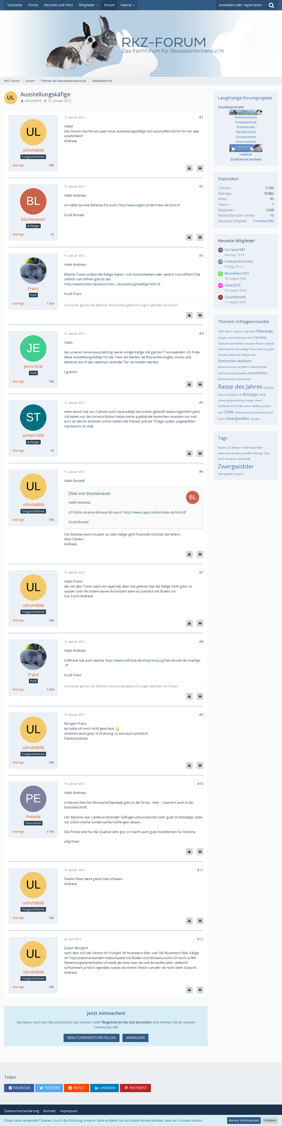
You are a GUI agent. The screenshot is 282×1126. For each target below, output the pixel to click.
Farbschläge (241, 349)
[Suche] (271, 5)
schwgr (249, 400)
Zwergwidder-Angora (230, 474)
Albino (228, 331)
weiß (240, 459)
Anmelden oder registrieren (240, 5)
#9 (201, 714)
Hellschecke (248, 355)
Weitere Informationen (244, 1120)
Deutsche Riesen (254, 343)
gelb (271, 349)
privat (239, 379)
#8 (201, 641)
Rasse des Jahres (240, 386)
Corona (259, 337)
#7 (201, 572)
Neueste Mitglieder (236, 240)
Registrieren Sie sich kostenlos (127, 1022)
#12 (200, 939)
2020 (221, 331)
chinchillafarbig (237, 338)
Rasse (247, 379)
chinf (249, 338)
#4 (201, 333)
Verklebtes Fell (226, 406)
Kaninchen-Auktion (234, 360)
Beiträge (18, 165)
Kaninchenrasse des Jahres (233, 367)
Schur (267, 453)
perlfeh (247, 453)
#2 (201, 186)
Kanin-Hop (224, 453)
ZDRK (229, 412)
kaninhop (236, 453)
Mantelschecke (226, 379)
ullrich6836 (33, 100)
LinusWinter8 (235, 297)
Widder (267, 406)
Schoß (262, 395)
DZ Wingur (234, 447)
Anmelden (135, 1037)
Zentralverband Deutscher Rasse (254, 412)
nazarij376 (233, 285)
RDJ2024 (268, 387)
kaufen (243, 373)
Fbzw (253, 349)
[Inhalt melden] (189, 168)
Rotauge (250, 394)
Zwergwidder (238, 418)
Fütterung (262, 349)
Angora (237, 331)
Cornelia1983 (263, 221)
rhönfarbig (231, 395)
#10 (200, 783)
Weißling (257, 406)
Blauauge (264, 330)
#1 (201, 117)
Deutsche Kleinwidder (230, 343)
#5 (201, 402)
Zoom (221, 419)
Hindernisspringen (252, 447)
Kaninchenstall (258, 367)
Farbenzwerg (225, 349)
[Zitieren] (200, 168)
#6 (201, 471)
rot (240, 395)
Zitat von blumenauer (89, 493)
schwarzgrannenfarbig (231, 400)
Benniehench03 (237, 273)
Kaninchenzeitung (228, 373)
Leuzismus (257, 372)
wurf (220, 412)
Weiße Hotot (243, 406)
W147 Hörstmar (227, 459)
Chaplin (222, 338)
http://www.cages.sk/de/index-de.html (147, 205)
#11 (200, 870)
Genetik (222, 355)
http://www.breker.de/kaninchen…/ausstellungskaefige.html (110, 284)
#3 (201, 255)
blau (252, 331)
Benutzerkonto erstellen (91, 1037)
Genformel (234, 355)
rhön (221, 395)
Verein (258, 400)
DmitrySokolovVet (239, 261)
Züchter (255, 419)
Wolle (247, 459)
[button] (19, 1088)
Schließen (269, 1120)
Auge (246, 331)
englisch (269, 343)
